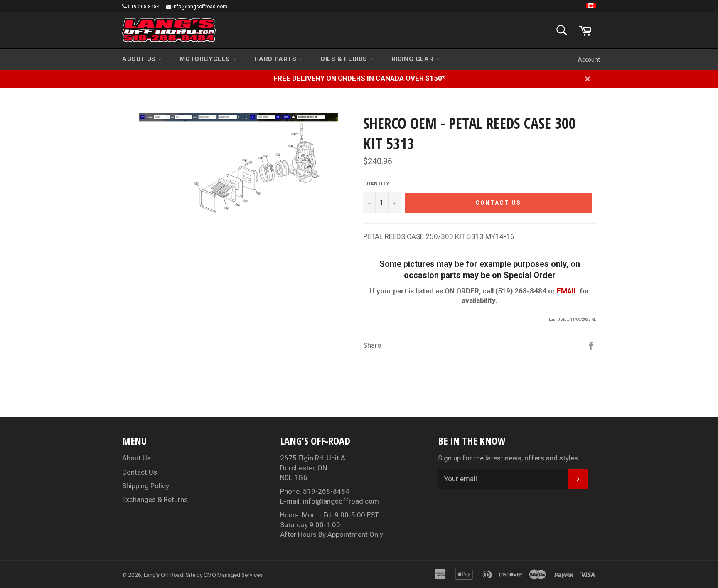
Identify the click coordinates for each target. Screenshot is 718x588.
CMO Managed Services (233, 574)
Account (589, 59)
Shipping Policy (145, 486)
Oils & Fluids (344, 59)
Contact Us (139, 472)
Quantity (376, 184)
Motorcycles (206, 59)
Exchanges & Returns (155, 499)
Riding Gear (413, 59)
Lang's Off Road (163, 574)
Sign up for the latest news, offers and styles (508, 458)
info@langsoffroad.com (199, 7)
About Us (139, 59)
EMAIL (567, 291)
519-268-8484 (144, 7)
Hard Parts (276, 59)
